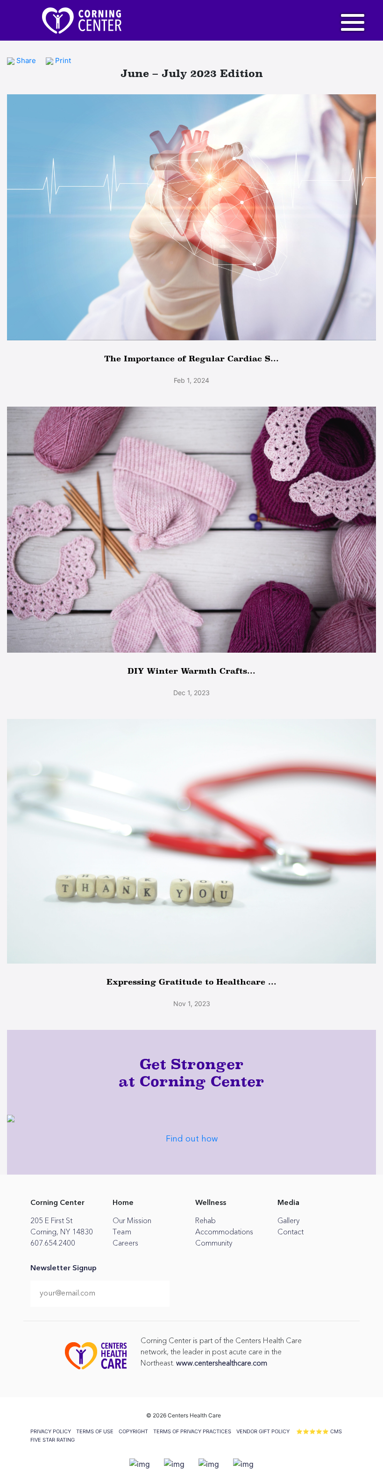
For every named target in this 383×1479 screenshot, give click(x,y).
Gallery (288, 1221)
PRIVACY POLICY (50, 1431)
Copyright (133, 1431)
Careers (125, 1243)
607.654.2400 (52, 1243)
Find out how (192, 1139)
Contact (290, 1232)
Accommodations (224, 1232)
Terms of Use (94, 1431)
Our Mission (132, 1221)
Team (122, 1232)
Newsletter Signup (63, 1268)
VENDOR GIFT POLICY (263, 1431)
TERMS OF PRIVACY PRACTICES (192, 1431)
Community (213, 1243)
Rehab (205, 1221)
